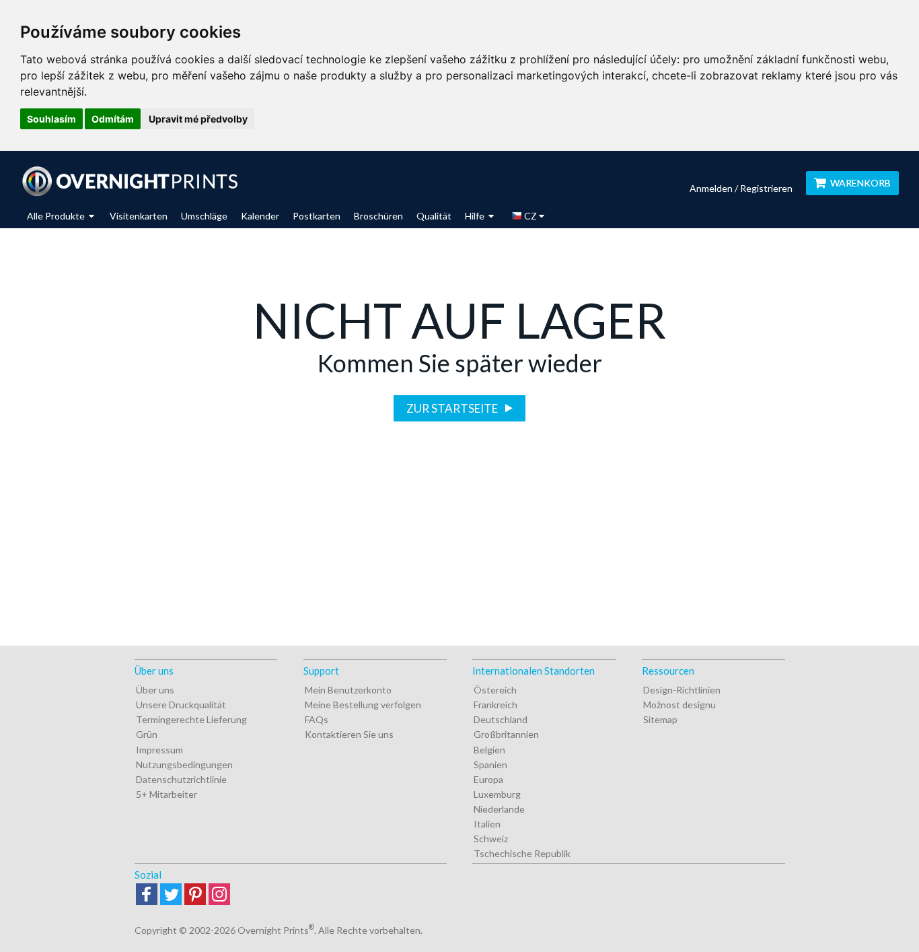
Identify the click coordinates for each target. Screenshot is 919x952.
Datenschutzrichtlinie (181, 779)
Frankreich (495, 704)
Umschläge (204, 216)
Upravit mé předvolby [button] (198, 119)
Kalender (260, 216)
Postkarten (316, 216)
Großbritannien (506, 734)
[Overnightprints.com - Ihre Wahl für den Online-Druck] (129, 181)
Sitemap (660, 719)
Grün (146, 734)
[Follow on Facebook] (147, 895)
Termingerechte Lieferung (191, 719)
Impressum (159, 749)
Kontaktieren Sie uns (349, 734)
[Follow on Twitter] (171, 895)
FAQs (316, 719)
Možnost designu (679, 704)
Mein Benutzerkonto (348, 689)
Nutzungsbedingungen (184, 764)
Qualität (433, 216)
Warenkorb (860, 183)
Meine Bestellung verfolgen (363, 704)
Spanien (490, 764)
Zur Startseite (453, 408)
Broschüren (378, 216)
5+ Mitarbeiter (166, 794)
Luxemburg (497, 794)
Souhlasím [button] (51, 119)
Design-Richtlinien (682, 689)
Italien (487, 823)
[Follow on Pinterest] (195, 895)
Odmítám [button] (112, 119)
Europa (488, 779)
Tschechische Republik (522, 853)
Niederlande (499, 809)
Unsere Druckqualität (181, 704)
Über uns (155, 689)
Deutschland (500, 719)
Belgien (489, 749)
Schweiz (491, 838)
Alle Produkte (57, 216)
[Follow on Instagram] (219, 895)
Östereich (495, 689)
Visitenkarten (139, 216)
